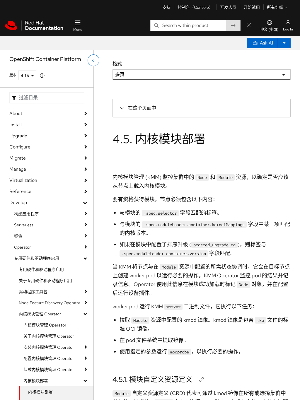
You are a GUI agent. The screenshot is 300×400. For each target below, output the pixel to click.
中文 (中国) (269, 29)
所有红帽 (275, 7)
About (15, 113)
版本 (12, 75)
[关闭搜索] (249, 25)
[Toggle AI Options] (284, 43)
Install (15, 125)
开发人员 (228, 7)
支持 (166, 7)
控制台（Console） (195, 7)
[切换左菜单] (93, 60)
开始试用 (251, 7)
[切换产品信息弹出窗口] (42, 75)
